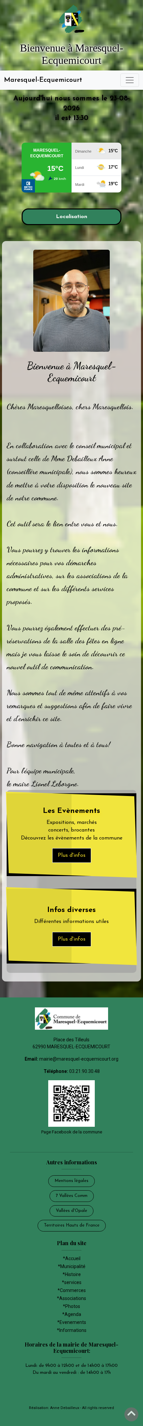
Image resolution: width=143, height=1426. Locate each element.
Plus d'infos (71, 855)
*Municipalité (71, 1266)
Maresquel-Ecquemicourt (43, 80)
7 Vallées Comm (71, 1196)
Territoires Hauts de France (71, 1225)
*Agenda (71, 1314)
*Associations (71, 1298)
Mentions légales (71, 1181)
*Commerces (72, 1290)
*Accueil (71, 1258)
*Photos (71, 1306)
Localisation (71, 216)
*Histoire (72, 1274)
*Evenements (71, 1322)
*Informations (71, 1330)
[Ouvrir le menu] (129, 80)
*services (71, 1282)
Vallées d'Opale (71, 1211)
